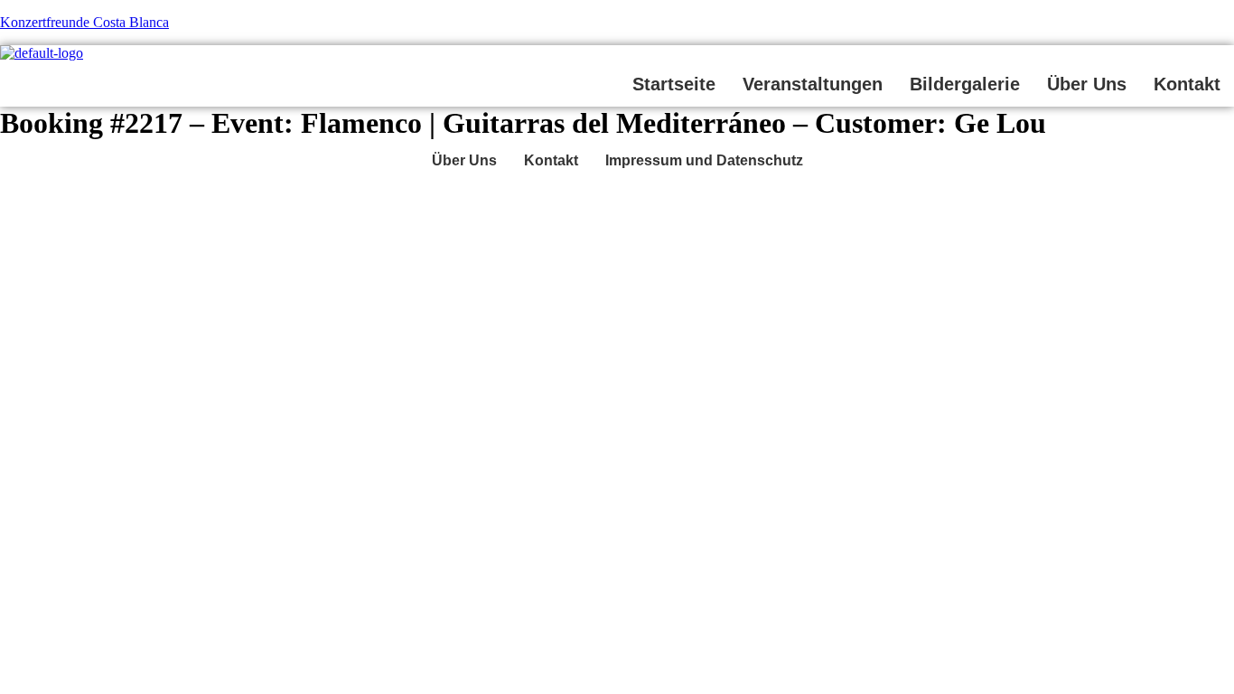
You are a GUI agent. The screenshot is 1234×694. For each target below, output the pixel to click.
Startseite (673, 84)
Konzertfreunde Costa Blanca (84, 22)
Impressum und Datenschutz (704, 160)
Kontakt (1187, 84)
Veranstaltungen (813, 84)
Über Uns (1086, 84)
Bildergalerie (965, 84)
